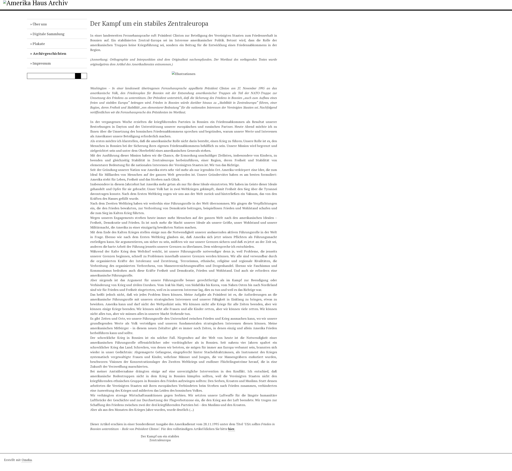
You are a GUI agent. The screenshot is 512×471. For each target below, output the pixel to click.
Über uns (40, 24)
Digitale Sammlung (48, 33)
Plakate (39, 43)
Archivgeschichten (49, 53)
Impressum (42, 63)
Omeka (27, 460)
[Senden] (78, 76)
